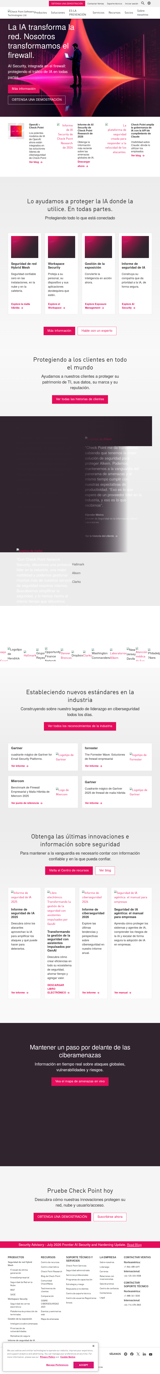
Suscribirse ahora (110, 1216)
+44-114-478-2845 (132, 1304)
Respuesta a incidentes (77, 1288)
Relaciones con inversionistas (107, 1277)
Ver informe (18, 766)
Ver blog (34, 162)
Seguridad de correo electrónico (20, 1305)
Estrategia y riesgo (75, 1284)
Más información (24, 88)
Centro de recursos (50, 1262)
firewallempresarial (19, 1277)
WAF (12, 1289)
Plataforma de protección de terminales (23, 1313)
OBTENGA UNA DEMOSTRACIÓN (67, 3)
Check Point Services (76, 1265)
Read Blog (134, 1244)
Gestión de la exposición (20, 1319)
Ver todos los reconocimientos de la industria (80, 725)
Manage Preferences (57, 1364)
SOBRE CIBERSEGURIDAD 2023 (50, 1303)
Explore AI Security (128, 305)
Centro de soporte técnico (78, 1293)
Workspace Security (18, 1299)
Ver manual (121, 992)
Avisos (69, 1302)
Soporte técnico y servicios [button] (79, 1259)
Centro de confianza (109, 1288)
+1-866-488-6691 (132, 1266)
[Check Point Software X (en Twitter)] (138, 1354)
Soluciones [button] (58, 12)
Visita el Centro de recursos (69, 870)
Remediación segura (20, 1335)
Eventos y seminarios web (51, 1313)
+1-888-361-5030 (132, 1295)
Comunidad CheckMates (47, 1282)
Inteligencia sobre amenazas (24, 1323)
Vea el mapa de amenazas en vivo (80, 1081)
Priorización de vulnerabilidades (18, 1330)
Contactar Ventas (96, 3)
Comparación (47, 1295)
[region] (50, 1357)
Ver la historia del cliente (31, 633)
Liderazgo (104, 1266)
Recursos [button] (114, 12)
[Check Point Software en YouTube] (150, 1354)
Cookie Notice (67, 1356)
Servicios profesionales (77, 1274)
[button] (142, 3)
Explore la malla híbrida (20, 305)
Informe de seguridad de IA (21, 1340)
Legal (102, 1297)
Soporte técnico (114, 3)
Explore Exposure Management (95, 305)
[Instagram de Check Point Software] (125, 1354)
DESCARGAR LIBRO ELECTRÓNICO (57, 988)
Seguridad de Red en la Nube (21, 1283)
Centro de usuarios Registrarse (81, 1297)
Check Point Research (51, 1271)
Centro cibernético (50, 1266)
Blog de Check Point (50, 1276)
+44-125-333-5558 (132, 1275)
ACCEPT (83, 1365)
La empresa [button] (108, 1257)
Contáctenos (106, 1292)
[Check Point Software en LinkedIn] (144, 1354)
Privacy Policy (47, 1356)
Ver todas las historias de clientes (80, 399)
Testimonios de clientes (48, 1290)
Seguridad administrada (78, 1270)
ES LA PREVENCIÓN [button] (77, 12)
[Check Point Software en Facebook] (131, 1354)
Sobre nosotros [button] (142, 12)
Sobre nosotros (107, 1262)
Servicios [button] (98, 12)
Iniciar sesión (131, 3)
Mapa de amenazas (50, 1318)
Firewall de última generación (19, 1271)
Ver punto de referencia (25, 803)
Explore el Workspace (55, 305)
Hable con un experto (97, 330)
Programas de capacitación (79, 1279)
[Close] (93, 1346)
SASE (12, 1294)
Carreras (104, 1271)
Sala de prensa (107, 1283)
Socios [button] (129, 12)
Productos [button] (40, 12)
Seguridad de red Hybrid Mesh (20, 1263)
